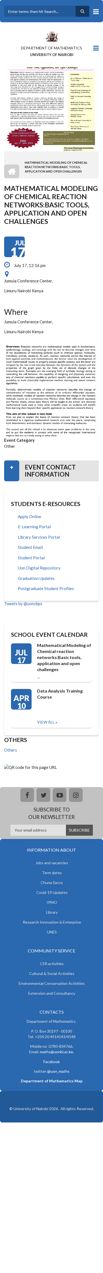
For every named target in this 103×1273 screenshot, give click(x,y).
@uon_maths (58, 1071)
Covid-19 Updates (52, 892)
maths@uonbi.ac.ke (56, 1051)
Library (52, 912)
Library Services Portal (39, 537)
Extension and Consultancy (51, 993)
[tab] (51, 471)
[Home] (51, 36)
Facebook (51, 1061)
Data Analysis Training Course (60, 693)
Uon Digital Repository (39, 567)
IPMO (52, 902)
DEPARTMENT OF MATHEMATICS (51, 48)
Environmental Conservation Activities (52, 983)
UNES (52, 932)
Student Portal (31, 557)
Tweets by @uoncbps (23, 603)
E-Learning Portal (34, 526)
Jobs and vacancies (51, 862)
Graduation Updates (36, 578)
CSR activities (52, 963)
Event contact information (50, 470)
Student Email (30, 547)
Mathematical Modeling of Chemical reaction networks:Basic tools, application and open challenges (64, 657)
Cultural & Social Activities (51, 973)
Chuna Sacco (52, 882)
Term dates (52, 872)
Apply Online (29, 516)
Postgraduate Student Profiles (46, 588)
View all (46, 722)
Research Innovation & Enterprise (52, 922)
